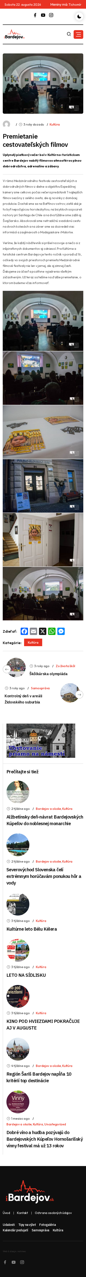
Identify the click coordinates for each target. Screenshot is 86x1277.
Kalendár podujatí (15, 1230)
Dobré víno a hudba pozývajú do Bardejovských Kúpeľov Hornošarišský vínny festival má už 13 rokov (44, 1139)
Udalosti (9, 1225)
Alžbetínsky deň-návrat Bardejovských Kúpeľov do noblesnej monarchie (44, 820)
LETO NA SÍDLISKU (26, 975)
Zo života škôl (65, 666)
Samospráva (40, 688)
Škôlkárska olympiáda (48, 673)
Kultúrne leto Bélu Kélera (31, 929)
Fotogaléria (47, 1225)
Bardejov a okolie (48, 809)
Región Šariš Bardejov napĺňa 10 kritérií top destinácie (38, 1077)
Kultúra (55, 124)
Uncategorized (55, 1124)
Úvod (6, 1213)
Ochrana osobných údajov (53, 1213)
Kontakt (22, 1213)
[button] (78, 34)
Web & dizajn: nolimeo (14, 1251)
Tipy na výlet (27, 1225)
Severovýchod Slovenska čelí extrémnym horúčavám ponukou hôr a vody (43, 876)
